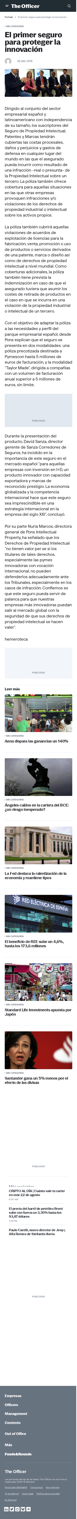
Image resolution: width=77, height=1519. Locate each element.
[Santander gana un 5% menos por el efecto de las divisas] (38, 1050)
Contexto (13, 1423)
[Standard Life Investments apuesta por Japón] (38, 982)
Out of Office (15, 1434)
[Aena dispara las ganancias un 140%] (38, 713)
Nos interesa (52, 1487)
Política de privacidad (48, 1493)
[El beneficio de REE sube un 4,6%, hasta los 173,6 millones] (38, 914)
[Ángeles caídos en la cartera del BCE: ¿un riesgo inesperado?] (38, 777)
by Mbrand (10, 1500)
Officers (11, 1405)
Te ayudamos (12, 1493)
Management (16, 1414)
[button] (7, 6)
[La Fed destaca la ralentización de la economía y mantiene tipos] (38, 845)
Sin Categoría (15, 26)
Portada (9, 17)
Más (8, 1445)
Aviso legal (27, 1493)
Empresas (13, 1396)
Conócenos (36, 1487)
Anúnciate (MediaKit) (16, 1487)
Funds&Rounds (18, 1454)
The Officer (15, 1471)
